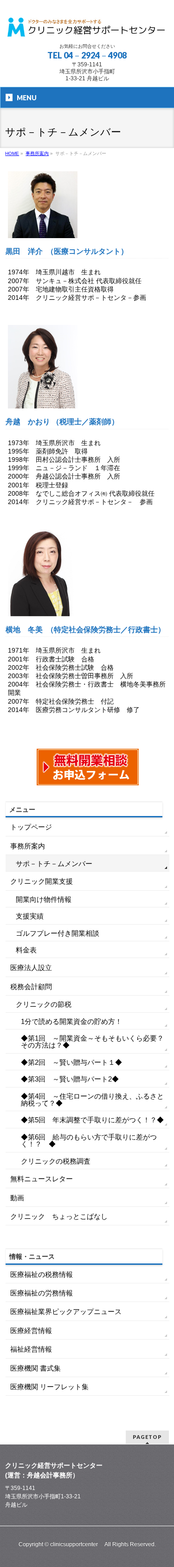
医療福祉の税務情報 (41, 1274)
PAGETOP (147, 1437)
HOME (12, 153)
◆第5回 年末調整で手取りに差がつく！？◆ (92, 1120)
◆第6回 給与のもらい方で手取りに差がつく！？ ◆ (89, 1140)
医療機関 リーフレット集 (49, 1387)
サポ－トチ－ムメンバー (54, 864)
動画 (17, 1198)
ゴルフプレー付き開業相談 (57, 933)
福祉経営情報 (31, 1349)
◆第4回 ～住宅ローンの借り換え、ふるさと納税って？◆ (92, 1099)
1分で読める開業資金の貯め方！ (71, 1021)
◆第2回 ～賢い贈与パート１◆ (71, 1062)
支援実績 (30, 916)
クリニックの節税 (43, 1004)
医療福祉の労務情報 (41, 1293)
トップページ (31, 827)
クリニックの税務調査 (55, 1161)
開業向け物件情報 (43, 899)
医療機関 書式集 (35, 1368)
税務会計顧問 (31, 987)
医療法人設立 (31, 967)
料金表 (26, 950)
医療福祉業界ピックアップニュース (66, 1311)
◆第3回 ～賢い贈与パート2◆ (70, 1079)
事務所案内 (37, 153)
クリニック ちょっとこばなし (59, 1216)
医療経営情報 (31, 1330)
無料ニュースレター (41, 1179)
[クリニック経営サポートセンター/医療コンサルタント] (86, 27)
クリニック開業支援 (41, 881)
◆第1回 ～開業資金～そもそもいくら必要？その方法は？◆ (92, 1041)
